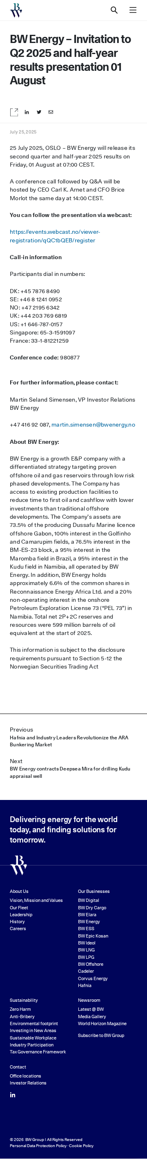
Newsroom (89, 1000)
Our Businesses (94, 891)
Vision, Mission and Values (36, 900)
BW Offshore (90, 964)
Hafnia (84, 986)
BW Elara (87, 915)
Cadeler (86, 971)
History (17, 922)
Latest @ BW (91, 1009)
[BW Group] (16, 10)
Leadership (21, 915)
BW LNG (86, 950)
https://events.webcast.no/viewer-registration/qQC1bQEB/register (55, 236)
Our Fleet (19, 908)
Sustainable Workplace (33, 1038)
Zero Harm (20, 1009)
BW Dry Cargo (92, 908)
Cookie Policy (81, 1145)
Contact (18, 1067)
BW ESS (86, 929)
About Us (19, 891)
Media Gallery (92, 1017)
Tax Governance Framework (38, 1052)
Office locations (25, 1076)
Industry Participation (31, 1045)
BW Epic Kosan (93, 936)
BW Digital (88, 900)
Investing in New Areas (33, 1031)
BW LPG (86, 957)
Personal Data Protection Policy (38, 1145)
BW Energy (89, 922)
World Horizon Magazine (102, 1024)
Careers (18, 929)
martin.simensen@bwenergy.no (93, 424)
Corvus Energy (93, 979)
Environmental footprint (34, 1024)
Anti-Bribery (22, 1017)
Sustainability (24, 1000)
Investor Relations (28, 1083)
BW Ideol (87, 943)
